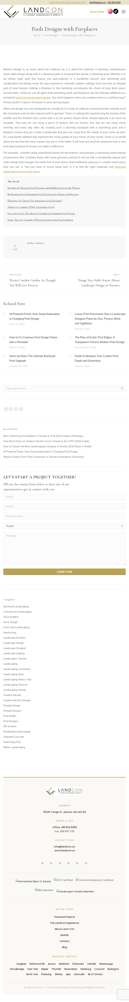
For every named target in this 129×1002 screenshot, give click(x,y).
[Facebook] (42, 863)
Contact (65, 941)
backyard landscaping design (33, 97)
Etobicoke (78, 964)
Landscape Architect (14, 637)
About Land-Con (64, 929)
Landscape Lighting (14, 653)
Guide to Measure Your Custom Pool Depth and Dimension (96, 358)
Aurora (51, 964)
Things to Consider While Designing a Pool (31, 207)
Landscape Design (13, 642)
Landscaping (10, 663)
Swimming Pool (11, 742)
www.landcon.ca (64, 850)
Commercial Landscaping (17, 611)
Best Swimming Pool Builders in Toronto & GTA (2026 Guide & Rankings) (43, 435)
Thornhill (56, 969)
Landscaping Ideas (13, 674)
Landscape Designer (14, 648)
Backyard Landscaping (16, 606)
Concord (99, 969)
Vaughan (21, 964)
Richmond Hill (37, 964)
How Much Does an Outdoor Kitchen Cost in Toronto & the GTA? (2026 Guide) (46, 441)
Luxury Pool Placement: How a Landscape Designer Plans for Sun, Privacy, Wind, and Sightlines (100, 319)
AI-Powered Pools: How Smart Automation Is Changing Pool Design (34, 316)
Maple (44, 969)
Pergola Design (11, 705)
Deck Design (10, 622)
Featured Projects (64, 917)
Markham (64, 964)
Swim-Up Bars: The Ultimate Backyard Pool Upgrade (32, 358)
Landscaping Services (15, 684)
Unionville (79, 974)
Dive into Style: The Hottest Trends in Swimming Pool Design (41, 213)
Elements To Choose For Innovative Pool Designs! (35, 200)
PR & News (9, 726)
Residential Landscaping (16, 731)
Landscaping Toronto (14, 689)
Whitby (59, 974)
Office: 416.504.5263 (64, 827)
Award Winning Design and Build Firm (67, 2)
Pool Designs (10, 721)
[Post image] (4, 314)
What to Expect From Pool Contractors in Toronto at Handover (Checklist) (43, 456)
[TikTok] (86, 863)
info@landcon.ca (97, 2)
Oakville (91, 964)
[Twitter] (77, 863)
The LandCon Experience (64, 923)
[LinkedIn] (69, 863)
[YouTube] (51, 863)
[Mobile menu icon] (124, 12)
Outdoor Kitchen (12, 695)
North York (32, 974)
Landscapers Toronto (14, 658)
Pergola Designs (12, 710)
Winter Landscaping (14, 747)
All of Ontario (95, 974)
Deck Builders (11, 616)
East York (33, 969)
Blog (64, 947)
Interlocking (9, 632)
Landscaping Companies (17, 669)
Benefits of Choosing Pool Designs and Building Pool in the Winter (44, 188)
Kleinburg (86, 969)
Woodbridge (17, 969)
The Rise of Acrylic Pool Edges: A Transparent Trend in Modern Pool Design (100, 340)
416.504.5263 (114, 2)
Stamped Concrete (13, 736)
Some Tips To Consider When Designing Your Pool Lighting (40, 219)
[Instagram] (60, 863)
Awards (64, 935)
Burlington (113, 969)
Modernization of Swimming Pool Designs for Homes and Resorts (43, 194)
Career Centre (97, 11)
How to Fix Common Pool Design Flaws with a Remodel (33, 340)
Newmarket (70, 969)
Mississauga (106, 964)
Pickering (46, 974)
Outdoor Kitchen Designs (17, 700)
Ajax (68, 974)
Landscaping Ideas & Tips (17, 679)
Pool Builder (9, 715)
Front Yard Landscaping (16, 627)
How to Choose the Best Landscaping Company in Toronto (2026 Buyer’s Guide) (47, 446)
